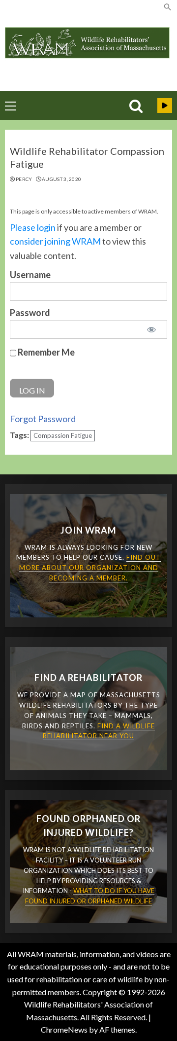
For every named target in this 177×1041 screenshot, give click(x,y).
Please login (33, 227)
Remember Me (45, 351)
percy (24, 179)
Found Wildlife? (164, 105)
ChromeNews (64, 1029)
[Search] (136, 106)
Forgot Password (43, 418)
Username (30, 274)
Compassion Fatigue (62, 435)
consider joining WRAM (55, 241)
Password (30, 312)
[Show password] (151, 329)
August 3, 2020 (61, 179)
